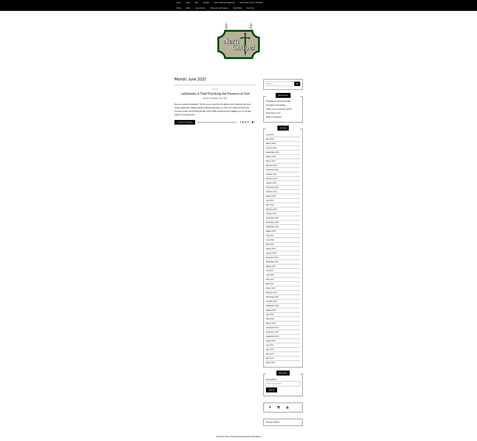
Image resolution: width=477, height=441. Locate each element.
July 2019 (269, 345)
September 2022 (272, 227)
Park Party (250, 8)
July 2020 (270, 314)
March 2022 (271, 249)
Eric (207, 98)
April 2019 (270, 358)
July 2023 (270, 200)
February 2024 (271, 179)
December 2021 (272, 257)
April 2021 (270, 284)
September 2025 (272, 152)
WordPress (257, 437)
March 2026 (271, 143)
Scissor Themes (230, 437)
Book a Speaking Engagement (224, 2)
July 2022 (270, 236)
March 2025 (271, 161)
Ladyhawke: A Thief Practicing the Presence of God (215, 93)
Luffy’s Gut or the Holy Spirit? (279, 109)
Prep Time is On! (273, 113)
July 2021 (269, 271)
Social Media (237, 8)
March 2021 (270, 288)
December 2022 (272, 218)
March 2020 (271, 323)
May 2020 (270, 319)
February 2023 (271, 209)
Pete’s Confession (273, 117)
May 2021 (270, 279)
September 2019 (272, 336)
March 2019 (270, 363)
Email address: (271, 379)
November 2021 (272, 262)
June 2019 (270, 349)
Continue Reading (185, 122)
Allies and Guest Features (219, 8)
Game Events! (200, 8)
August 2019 (271, 341)
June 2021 (270, 275)
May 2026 (270, 139)
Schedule (206, 2)
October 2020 (271, 301)
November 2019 (272, 332)
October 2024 (271, 174)
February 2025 (271, 165)
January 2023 (271, 214)
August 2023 (271, 196)
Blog (196, 2)
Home (179, 2)
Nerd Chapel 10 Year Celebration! (251, 2)
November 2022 (272, 222)
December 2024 (272, 170)
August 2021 (271, 266)
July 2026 (270, 135)
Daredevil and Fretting (275, 105)
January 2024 (271, 183)
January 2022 (271, 253)
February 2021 (271, 293)
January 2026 (271, 148)
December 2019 (272, 328)
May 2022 (270, 244)
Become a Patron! (273, 422)
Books (188, 8)
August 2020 (271, 310)
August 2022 (271, 231)
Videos (179, 8)
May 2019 (270, 354)
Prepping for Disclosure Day (278, 101)
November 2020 (272, 297)
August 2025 (271, 157)
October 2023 (271, 192)
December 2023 (272, 187)
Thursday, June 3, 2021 (219, 98)
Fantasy (215, 89)
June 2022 (270, 240)
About (188, 2)
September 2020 (272, 306)
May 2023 (270, 205)
